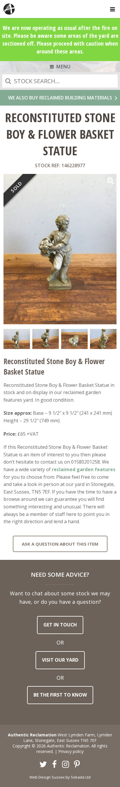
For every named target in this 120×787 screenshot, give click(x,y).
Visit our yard (60, 660)
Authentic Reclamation (9, 9)
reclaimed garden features (83, 469)
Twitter (43, 764)
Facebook (54, 764)
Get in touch (60, 625)
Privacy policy (71, 751)
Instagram (65, 764)
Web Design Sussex (47, 777)
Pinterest (77, 764)
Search (8, 81)
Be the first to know (60, 695)
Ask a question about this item (60, 544)
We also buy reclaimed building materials (60, 98)
